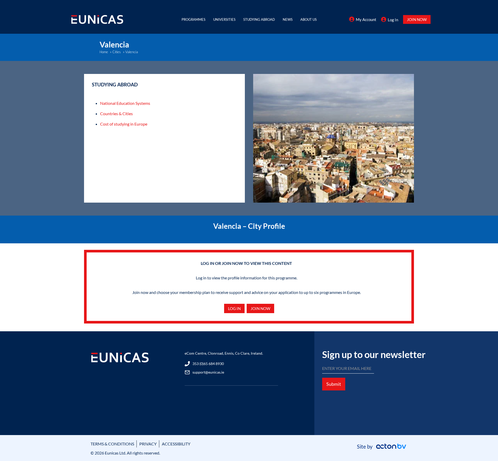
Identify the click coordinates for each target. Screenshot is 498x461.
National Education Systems (125, 103)
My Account (366, 19)
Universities (224, 19)
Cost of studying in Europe (123, 123)
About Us (308, 19)
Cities (116, 52)
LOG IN (234, 308)
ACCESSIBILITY (176, 443)
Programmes (193, 19)
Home (104, 52)
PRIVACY (148, 443)
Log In (393, 19)
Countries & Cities (116, 113)
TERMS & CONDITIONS (112, 443)
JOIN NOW (417, 19)
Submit (333, 384)
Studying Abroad (259, 19)
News (288, 19)
